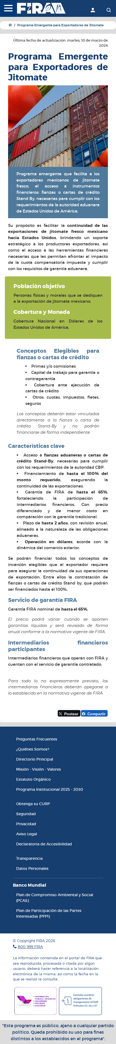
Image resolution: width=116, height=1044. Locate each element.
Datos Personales (32, 868)
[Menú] (8, 8)
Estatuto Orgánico (33, 779)
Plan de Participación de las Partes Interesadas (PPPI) (48, 913)
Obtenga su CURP (33, 803)
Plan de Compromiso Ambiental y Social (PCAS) (54, 897)
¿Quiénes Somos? (32, 749)
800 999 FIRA (30, 946)
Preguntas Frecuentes (36, 739)
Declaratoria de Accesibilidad (44, 844)
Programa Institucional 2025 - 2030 (49, 789)
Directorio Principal (34, 759)
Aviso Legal (26, 834)
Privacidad (26, 823)
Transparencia (29, 858)
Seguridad (26, 813)
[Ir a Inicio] (10, 25)
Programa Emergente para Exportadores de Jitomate (60, 25)
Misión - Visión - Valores (38, 769)
